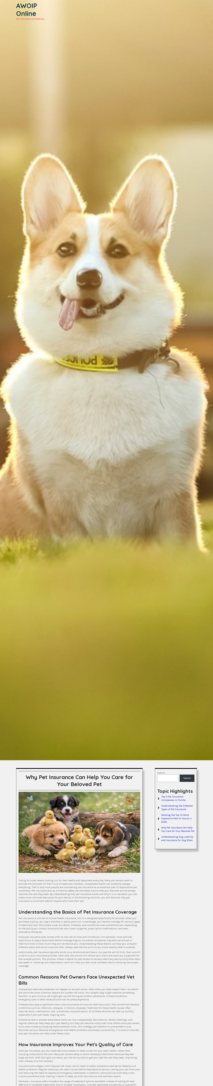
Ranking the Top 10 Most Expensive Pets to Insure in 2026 (176, 818)
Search (161, 772)
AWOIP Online (26, 10)
